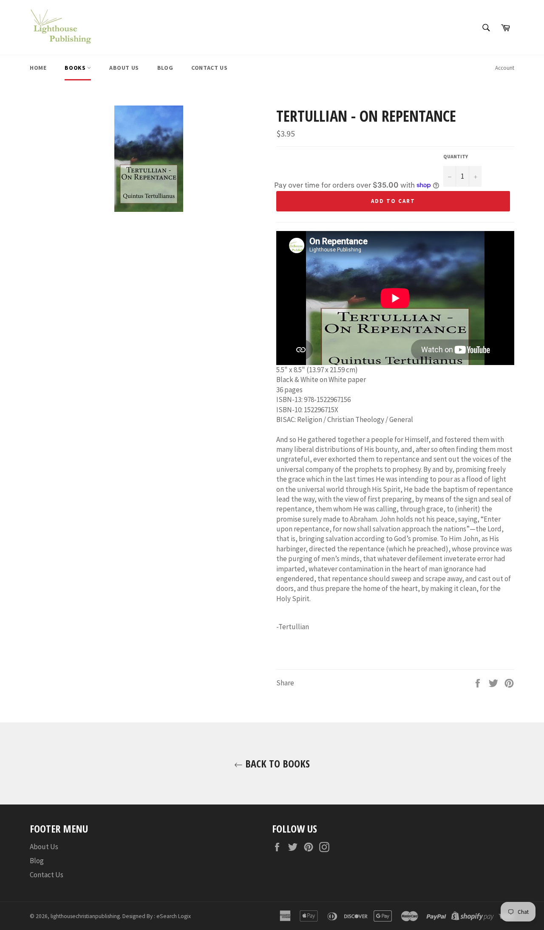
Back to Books (276, 763)
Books (76, 67)
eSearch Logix (173, 916)
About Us (124, 67)
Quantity (455, 156)
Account (504, 67)
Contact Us (209, 67)
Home (38, 67)
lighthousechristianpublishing (85, 916)
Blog (165, 67)
